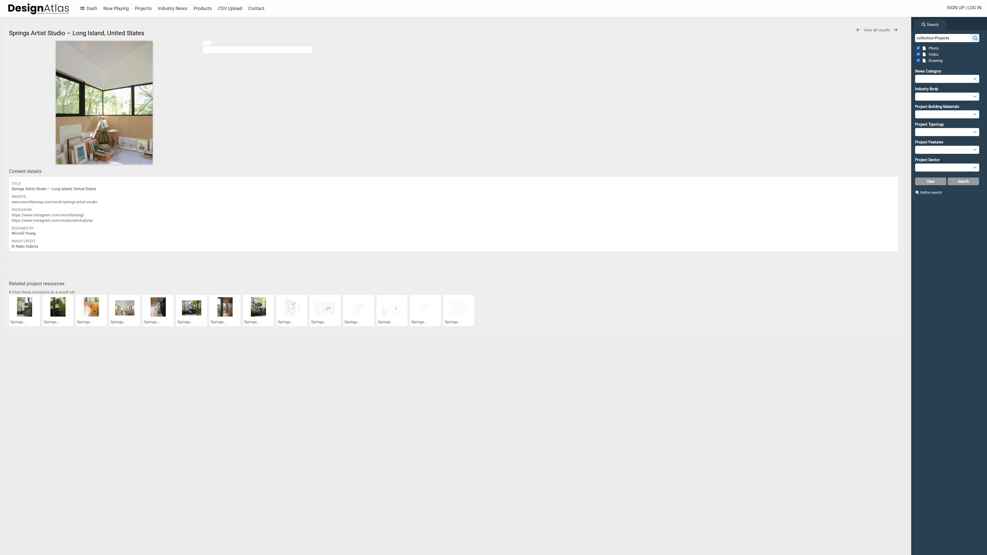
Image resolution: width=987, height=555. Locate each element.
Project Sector (927, 160)
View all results (877, 30)
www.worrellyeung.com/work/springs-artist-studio (54, 202)
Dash (91, 8)
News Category (928, 71)
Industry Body (926, 89)
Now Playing (116, 8)
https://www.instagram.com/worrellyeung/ (48, 215)
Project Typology (929, 124)
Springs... (18, 322)
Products (203, 8)
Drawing (935, 60)
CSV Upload (230, 8)
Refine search (931, 192)
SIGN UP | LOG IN (964, 7)
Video (933, 54)
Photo (933, 48)
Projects (143, 8)
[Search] (975, 38)
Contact (256, 8)
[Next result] (895, 30)
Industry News (172, 8)
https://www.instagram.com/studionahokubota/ (52, 220)
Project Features (929, 142)
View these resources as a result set (43, 292)
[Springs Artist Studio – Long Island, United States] (104, 102)
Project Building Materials (937, 106)
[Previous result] (858, 30)
